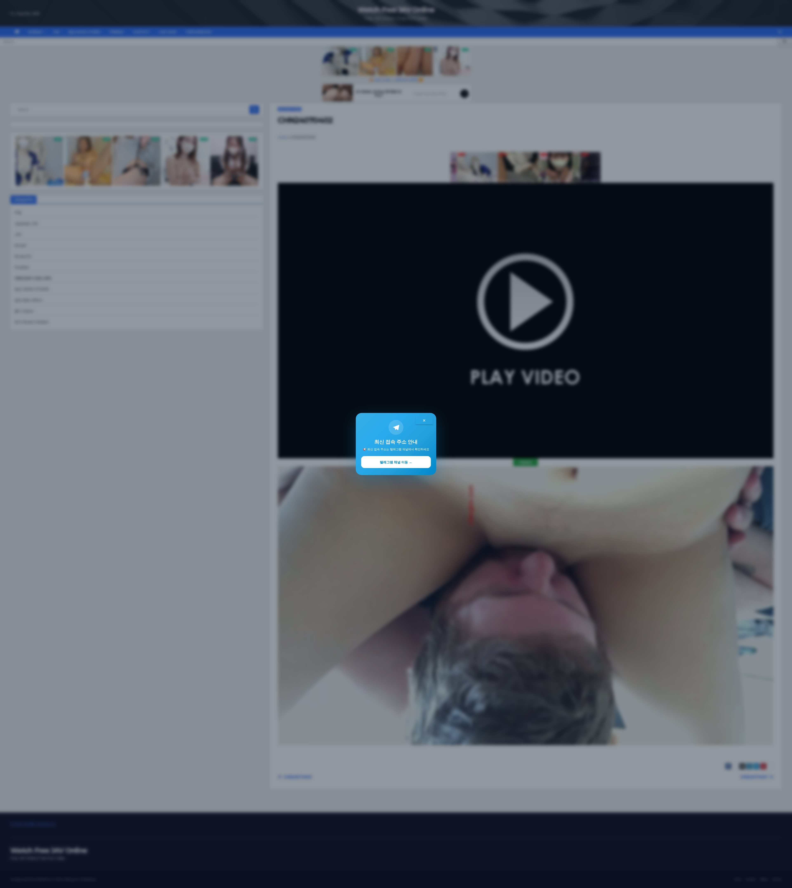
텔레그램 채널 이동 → (396, 462)
